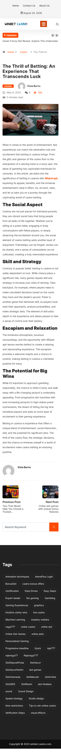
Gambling (50, 598)
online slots (38, 633)
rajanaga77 (11, 655)
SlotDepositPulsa (14, 662)
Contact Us (29, 5)
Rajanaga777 (31, 655)
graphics (39, 605)
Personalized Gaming (17, 641)
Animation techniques (17, 576)
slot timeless (45, 684)
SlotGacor (35, 662)
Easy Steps (50, 590)
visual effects (38, 712)
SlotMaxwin (32, 676)
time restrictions (14, 705)
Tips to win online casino (42, 705)
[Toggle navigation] (43, 24)
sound (8, 691)
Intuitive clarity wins (16, 612)
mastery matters (40, 619)
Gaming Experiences (16, 605)
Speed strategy (14, 698)
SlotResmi (26, 684)
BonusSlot (10, 583)
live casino (39, 612)
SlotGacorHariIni (14, 669)
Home (15, 5)
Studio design (36, 698)
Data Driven (31, 590)
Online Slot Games (15, 633)
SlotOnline (50, 676)
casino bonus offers (33, 583)
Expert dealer (12, 598)
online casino (28, 626)
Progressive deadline (17, 648)
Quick (38, 648)
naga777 (10, 626)
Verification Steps (15, 712)
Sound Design (26, 691)
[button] (52, 35)
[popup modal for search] (57, 24)
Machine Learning (15, 619)
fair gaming (32, 598)
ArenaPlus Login (44, 576)
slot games (35, 669)
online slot (46, 626)
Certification (12, 590)
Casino (23, 52)
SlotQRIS (10, 684)
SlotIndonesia (12, 676)
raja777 (51, 648)
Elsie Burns (33, 85)
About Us (44, 5)
